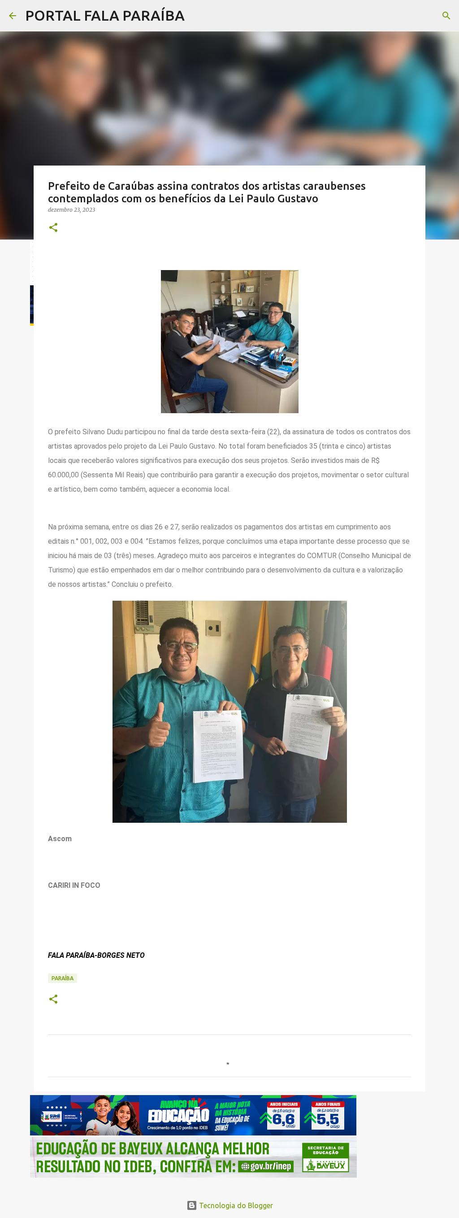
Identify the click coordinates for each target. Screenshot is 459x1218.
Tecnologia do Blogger (235, 1205)
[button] (53, 228)
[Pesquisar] (197, 15)
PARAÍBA (63, 978)
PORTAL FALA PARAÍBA (105, 15)
